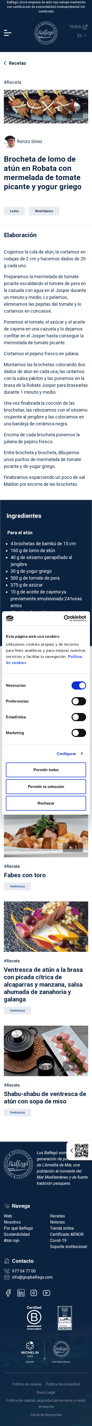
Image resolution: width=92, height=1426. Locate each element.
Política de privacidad (63, 1384)
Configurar (66, 754)
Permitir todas (46, 770)
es (80, 35)
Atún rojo (11, 1240)
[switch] (79, 701)
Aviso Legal (46, 1392)
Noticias (57, 1222)
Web (8, 1216)
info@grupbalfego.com (32, 1277)
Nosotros (12, 1222)
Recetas (17, 63)
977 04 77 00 (24, 1271)
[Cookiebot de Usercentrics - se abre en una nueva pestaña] (65, 618)
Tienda (75, 27)
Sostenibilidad (17, 1234)
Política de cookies (27, 1384)
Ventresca (17, 886)
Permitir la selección (46, 786)
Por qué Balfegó (18, 1228)
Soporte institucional (68, 1246)
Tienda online (62, 1228)
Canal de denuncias (46, 1415)
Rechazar (46, 803)
